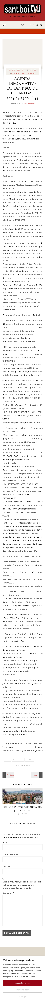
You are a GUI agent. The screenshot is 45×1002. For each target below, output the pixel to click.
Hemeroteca (18, 760)
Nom (5, 842)
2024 (8, 760)
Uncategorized (28, 73)
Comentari (8, 893)
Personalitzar (22, 990)
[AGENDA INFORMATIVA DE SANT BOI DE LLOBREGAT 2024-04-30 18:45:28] (8, 775)
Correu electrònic (11, 854)
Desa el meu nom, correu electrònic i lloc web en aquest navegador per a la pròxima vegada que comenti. (21, 885)
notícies (29, 760)
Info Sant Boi (14, 70)
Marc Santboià (29, 103)
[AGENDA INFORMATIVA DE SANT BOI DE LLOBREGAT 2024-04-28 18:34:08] (36, 775)
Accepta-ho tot (23, 983)
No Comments (22, 765)
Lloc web (6, 866)
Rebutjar (22, 996)
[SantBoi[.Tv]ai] (22, 9)
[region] (22, 979)
